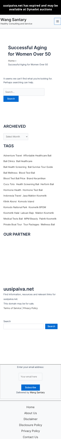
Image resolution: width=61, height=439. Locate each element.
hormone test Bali (33, 190)
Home (30, 407)
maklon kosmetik (44, 213)
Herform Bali (47, 184)
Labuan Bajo (27, 213)
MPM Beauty (31, 218)
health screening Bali (27, 184)
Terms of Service (12, 308)
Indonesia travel (12, 195)
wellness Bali (48, 224)
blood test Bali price (14, 178)
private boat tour (12, 224)
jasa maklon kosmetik (35, 195)
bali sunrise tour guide (40, 167)
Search (7, 321)
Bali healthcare (24, 161)
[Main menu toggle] (57, 21)
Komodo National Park (15, 207)
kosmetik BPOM (37, 207)
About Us (30, 413)
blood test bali (27, 172)
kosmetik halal (11, 213)
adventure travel (12, 155)
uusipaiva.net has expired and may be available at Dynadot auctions (30, 7)
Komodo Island (26, 201)
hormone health (12, 190)
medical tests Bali (13, 218)
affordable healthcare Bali (37, 155)
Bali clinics (9, 161)
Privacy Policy (30, 308)
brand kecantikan (36, 178)
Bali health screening (14, 167)
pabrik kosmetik (47, 218)
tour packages (31, 224)
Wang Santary (13, 19)
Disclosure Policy (30, 425)
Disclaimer (31, 419)
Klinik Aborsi (10, 201)
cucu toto (9, 184)
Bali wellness (10, 172)
